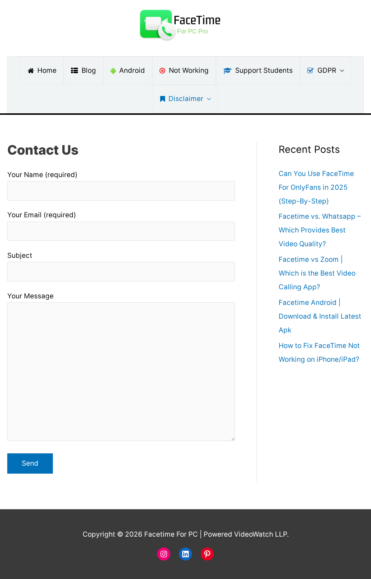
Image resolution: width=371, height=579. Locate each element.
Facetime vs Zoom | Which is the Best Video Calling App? (317, 273)
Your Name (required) (42, 175)
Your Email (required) (41, 215)
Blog (89, 70)
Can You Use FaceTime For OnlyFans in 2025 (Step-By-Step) (316, 187)
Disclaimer (185, 99)
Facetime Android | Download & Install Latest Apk (320, 316)
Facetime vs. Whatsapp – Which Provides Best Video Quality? (320, 230)
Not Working (189, 70)
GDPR (326, 70)
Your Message (30, 296)
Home (47, 70)
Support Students (264, 70)
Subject (19, 255)
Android (132, 70)
